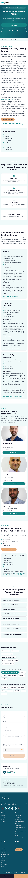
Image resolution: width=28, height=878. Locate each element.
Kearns (6, 39)
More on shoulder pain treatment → (11, 348)
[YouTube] (15, 808)
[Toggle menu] (25, 2)
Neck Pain (6, 251)
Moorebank (3, 856)
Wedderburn (5, 574)
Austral (2, 866)
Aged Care (17, 833)
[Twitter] (5, 808)
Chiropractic (15, 650)
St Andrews (16, 573)
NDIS (16, 829)
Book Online (14, 25)
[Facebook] (2, 808)
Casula (4, 675)
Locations (3, 817)
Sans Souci (3, 862)
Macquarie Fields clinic (7, 99)
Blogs (2, 819)
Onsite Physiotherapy (20, 827)
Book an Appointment (8, 119)
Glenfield (20, 574)
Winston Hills (4, 864)
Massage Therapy (19, 819)
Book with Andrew (14, 452)
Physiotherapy (5, 650)
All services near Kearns (8, 663)
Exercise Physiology (7, 654)
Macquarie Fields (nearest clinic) (10, 672)
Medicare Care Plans (19, 837)
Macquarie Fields (5, 854)
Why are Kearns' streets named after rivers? (14, 600)
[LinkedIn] (12, 808)
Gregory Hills (4, 860)
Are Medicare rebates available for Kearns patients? (14, 629)
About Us (3, 815)
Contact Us (17, 843)
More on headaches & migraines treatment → (14, 396)
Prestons (4, 678)
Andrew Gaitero (7, 443)
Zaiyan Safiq (6, 506)
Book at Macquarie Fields (9, 549)
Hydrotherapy (18, 823)
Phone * (5, 721)
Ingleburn (14, 574)
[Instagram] (9, 808)
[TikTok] (18, 808)
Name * (5, 715)
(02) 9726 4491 (6, 545)
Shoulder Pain (7, 303)
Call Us (8, 875)
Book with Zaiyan (14, 513)
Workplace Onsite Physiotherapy (10, 660)
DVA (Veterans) (18, 835)
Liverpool (23, 672)
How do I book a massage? (14, 609)
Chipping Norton (12, 675)
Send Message (14, 755)
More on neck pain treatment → (10, 296)
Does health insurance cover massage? (14, 614)
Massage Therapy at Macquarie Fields (12, 123)
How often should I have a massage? (14, 618)
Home (2, 39)
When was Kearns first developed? (14, 605)
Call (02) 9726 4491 (14, 30)
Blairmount (22, 573)
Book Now (18, 849)
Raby (10, 574)
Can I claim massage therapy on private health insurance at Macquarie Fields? (14, 623)
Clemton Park (4, 858)
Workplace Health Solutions (8, 657)
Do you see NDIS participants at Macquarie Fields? (14, 635)
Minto (23, 690)
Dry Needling (18, 825)
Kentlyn (4, 694)
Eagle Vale (21, 675)
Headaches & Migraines (10, 355)
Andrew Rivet (6, 475)
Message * (5, 734)
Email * (5, 727)
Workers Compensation (20, 831)
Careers (3, 821)
